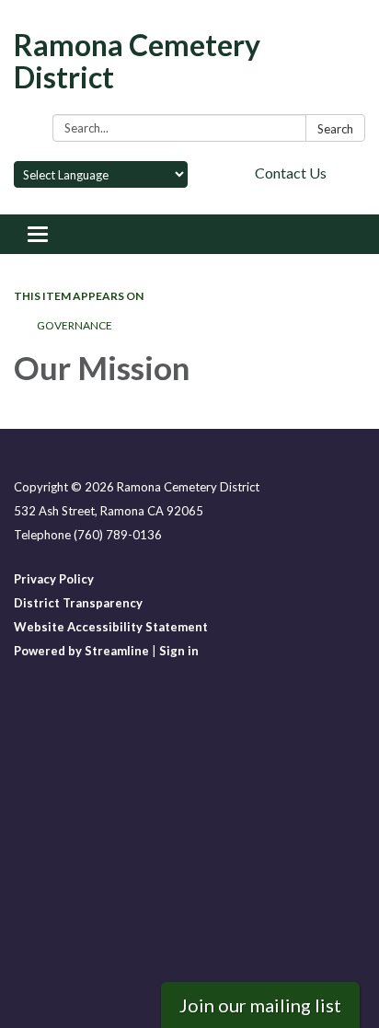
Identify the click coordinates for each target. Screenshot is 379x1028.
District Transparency (78, 602)
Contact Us (291, 172)
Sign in (179, 650)
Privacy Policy (54, 579)
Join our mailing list (260, 1005)
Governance (74, 325)
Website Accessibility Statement (111, 626)
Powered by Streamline (81, 650)
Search (335, 128)
